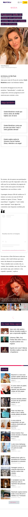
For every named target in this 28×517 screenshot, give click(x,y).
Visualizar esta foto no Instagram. (11, 233)
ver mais (13, 502)
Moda (14, 8)
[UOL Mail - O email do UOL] (19, 2)
